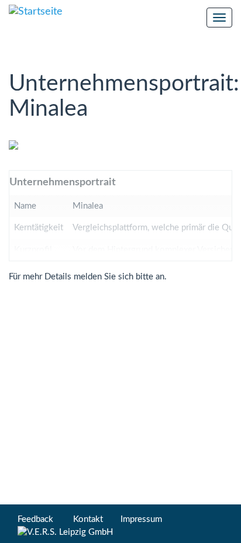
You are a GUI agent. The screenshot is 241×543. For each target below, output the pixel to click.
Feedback (35, 519)
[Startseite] (36, 12)
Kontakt (88, 519)
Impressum (141, 519)
